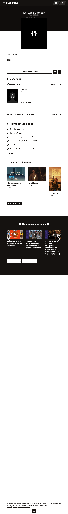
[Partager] (55, 72)
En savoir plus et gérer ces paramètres (18, 507)
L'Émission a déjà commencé (14, 184)
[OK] (34, 511)
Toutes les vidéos (30, 261)
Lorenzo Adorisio (12, 54)
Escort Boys (54, 194)
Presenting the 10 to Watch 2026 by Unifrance (14, 243)
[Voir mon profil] (62, 3)
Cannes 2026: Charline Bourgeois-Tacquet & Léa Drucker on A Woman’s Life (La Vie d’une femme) (52, 247)
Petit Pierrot (33, 183)
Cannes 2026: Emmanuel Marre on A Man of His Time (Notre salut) (33, 244)
